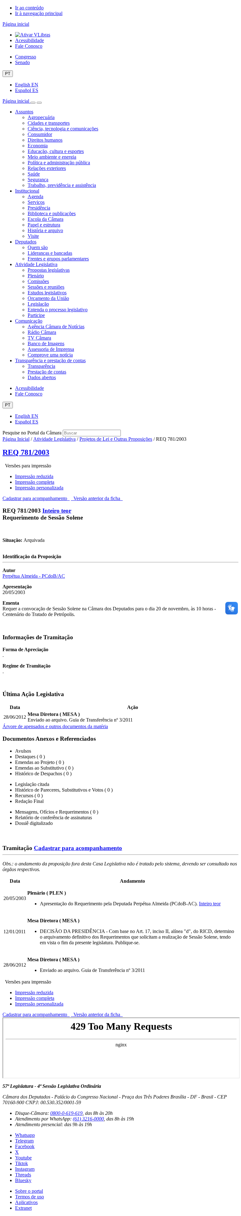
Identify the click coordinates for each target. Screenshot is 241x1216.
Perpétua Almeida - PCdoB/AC (34, 576)
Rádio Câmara (42, 332)
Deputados (25, 241)
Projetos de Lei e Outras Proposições (115, 439)
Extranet (23, 1208)
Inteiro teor (56, 510)
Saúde (34, 174)
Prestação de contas (47, 371)
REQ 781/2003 (26, 452)
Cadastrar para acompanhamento (36, 498)
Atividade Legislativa (36, 264)
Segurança (38, 179)
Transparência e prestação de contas (50, 360)
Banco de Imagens (46, 343)
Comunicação (28, 321)
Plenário (36, 275)
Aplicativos (26, 1202)
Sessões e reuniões (46, 287)
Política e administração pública (59, 162)
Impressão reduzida (34, 476)
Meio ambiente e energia (52, 157)
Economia (38, 145)
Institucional (27, 191)
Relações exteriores (47, 168)
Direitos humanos (45, 140)
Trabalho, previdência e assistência (62, 185)
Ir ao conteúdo (29, 7)
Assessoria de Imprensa (51, 349)
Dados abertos (42, 377)
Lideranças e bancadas (50, 253)
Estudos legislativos (47, 292)
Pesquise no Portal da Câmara (32, 432)
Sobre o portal (29, 1191)
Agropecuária (41, 117)
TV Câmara (39, 338)
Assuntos (24, 111)
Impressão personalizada (39, 487)
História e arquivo (45, 230)
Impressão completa (34, 482)
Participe (36, 315)
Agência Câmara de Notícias (56, 326)
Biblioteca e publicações (52, 213)
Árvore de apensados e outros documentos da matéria (55, 726)
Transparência (41, 366)
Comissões (38, 281)
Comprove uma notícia (50, 354)
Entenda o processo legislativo (58, 309)
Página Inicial (16, 439)
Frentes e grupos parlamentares (58, 258)
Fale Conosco (28, 46)
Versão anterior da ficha (97, 498)
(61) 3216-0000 (88, 1118)
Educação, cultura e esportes (56, 151)
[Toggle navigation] (32, 103)
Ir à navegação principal (38, 13)
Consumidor (40, 134)
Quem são (38, 247)
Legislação (38, 304)
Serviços (36, 202)
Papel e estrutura (44, 224)
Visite (33, 236)
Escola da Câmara (45, 219)
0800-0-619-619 (66, 1113)
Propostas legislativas (49, 270)
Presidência (39, 207)
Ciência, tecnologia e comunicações (63, 128)
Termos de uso (29, 1196)
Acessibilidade (29, 40)
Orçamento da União (48, 298)
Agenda (35, 196)
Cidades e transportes (49, 123)
